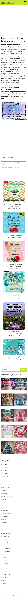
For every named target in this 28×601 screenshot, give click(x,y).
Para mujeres (6, 574)
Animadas (5, 470)
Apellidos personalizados (9, 479)
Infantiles (5, 516)
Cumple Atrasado (7, 485)
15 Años (4, 464)
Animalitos (5, 473)
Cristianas (5, 482)
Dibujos (4, 490)
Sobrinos (6, 569)
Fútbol (4, 508)
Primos (6, 566)
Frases (4, 505)
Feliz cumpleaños (7, 496)
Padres (6, 563)
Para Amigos (6, 533)
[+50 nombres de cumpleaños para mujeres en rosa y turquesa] (7, 416)
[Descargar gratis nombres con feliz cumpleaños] (7, 400)
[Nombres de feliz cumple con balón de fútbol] (7, 448)
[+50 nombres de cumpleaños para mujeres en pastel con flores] (20, 432)
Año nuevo (5, 476)
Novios (6, 560)
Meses (4, 519)
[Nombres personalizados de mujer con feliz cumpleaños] (20, 448)
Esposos (6, 546)
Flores (4, 499)
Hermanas (7, 548)
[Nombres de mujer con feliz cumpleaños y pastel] (20, 416)
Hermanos (7, 551)
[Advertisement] (14, 21)
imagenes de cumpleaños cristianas (11, 167)
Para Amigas (6, 531)
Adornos (4, 467)
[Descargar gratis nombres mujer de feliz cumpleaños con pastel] (7, 384)
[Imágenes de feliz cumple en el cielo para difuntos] (7, 432)
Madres (6, 557)
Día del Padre (6, 487)
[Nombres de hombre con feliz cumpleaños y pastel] (20, 400)
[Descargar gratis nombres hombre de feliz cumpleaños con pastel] (20, 384)
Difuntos (4, 493)
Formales (5, 502)
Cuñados (6, 543)
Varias (4, 583)
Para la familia (6, 536)
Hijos (5, 554)
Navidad (4, 525)
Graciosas (5, 510)
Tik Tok (4, 580)
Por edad (5, 577)
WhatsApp (5, 586)
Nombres (5, 528)
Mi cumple (5, 522)
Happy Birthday (6, 513)
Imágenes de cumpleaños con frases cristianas (12, 163)
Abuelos (6, 540)
